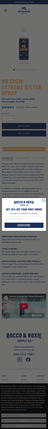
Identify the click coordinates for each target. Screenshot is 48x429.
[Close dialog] (43, 200)
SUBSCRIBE (24, 225)
